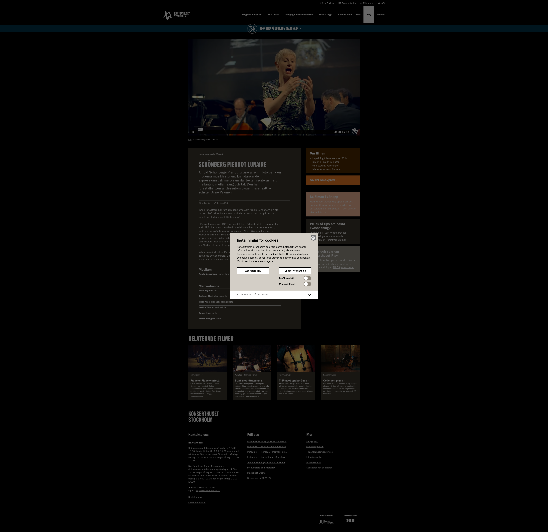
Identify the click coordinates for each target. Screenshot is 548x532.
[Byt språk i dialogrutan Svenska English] (313, 238)
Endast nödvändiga (295, 271)
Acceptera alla (253, 271)
